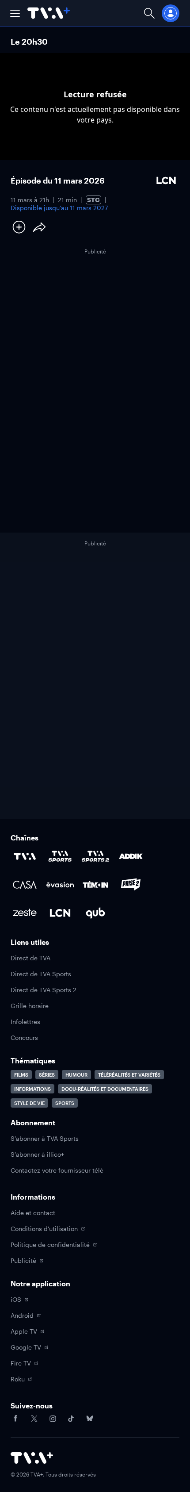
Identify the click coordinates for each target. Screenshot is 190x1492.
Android (22, 1315)
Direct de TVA (30, 958)
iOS (16, 1299)
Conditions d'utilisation (44, 1228)
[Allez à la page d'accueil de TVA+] (48, 13)
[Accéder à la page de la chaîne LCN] (60, 913)
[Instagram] (52, 1418)
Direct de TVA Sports (41, 974)
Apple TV (24, 1331)
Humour (76, 1075)
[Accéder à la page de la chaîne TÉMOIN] (95, 885)
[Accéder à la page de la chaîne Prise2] (131, 885)
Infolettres (25, 1021)
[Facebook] (15, 1418)
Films (21, 1075)
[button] (15, 13)
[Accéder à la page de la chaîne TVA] (25, 856)
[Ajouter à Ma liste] (19, 227)
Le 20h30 (29, 41)
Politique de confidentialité (50, 1244)
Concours (24, 1037)
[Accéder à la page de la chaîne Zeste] (25, 913)
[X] (34, 1418)
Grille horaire (30, 1005)
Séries (47, 1075)
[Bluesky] (90, 1418)
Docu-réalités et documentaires (104, 1089)
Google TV (26, 1347)
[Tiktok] (71, 1418)
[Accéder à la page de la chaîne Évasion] (60, 885)
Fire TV (21, 1363)
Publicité (23, 1260)
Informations (32, 1089)
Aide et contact (33, 1212)
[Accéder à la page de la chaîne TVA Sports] (60, 856)
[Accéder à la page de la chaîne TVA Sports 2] (95, 856)
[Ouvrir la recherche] (149, 13)
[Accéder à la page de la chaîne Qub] (95, 913)
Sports (64, 1103)
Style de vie (29, 1103)
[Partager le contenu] (39, 227)
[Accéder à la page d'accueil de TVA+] (32, 1458)
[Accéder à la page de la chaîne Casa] (25, 885)
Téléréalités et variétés (129, 1075)
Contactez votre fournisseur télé (57, 1170)
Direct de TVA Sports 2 (43, 989)
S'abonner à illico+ (37, 1154)
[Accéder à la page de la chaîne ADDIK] (131, 856)
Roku (18, 1379)
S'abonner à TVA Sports (45, 1138)
